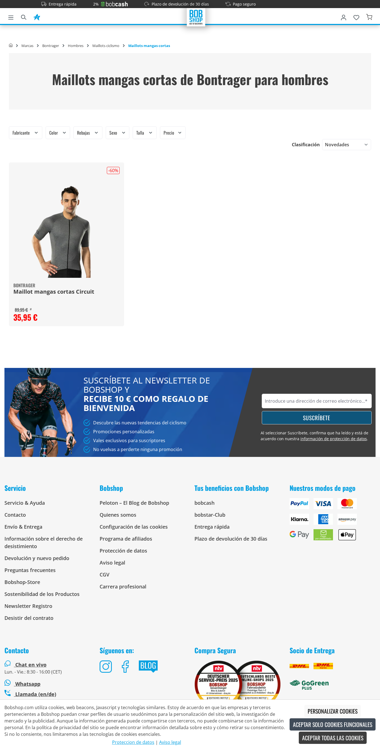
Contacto (15, 514)
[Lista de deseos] (356, 16)
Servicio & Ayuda (24, 502)
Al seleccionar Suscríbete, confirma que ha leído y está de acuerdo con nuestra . (314, 435)
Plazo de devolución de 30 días (180, 4)
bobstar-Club (209, 514)
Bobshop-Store (22, 582)
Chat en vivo (30, 664)
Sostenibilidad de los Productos (42, 594)
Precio (169, 132)
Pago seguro (244, 4)
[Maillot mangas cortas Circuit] (66, 231)
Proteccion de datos (133, 742)
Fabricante (22, 132)
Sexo (113, 132)
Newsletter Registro (28, 606)
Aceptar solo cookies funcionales (332, 724)
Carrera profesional (123, 586)
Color (54, 132)
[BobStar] (36, 16)
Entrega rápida (63, 4)
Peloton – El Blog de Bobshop (134, 502)
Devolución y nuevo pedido (36, 558)
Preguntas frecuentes (30, 570)
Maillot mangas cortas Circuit (53, 292)
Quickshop (66, 244)
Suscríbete (316, 418)
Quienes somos (118, 514)
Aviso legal (112, 562)
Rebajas (84, 132)
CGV (104, 574)
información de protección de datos (333, 438)
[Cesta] (369, 16)
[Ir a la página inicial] (196, 17)
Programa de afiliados (126, 538)
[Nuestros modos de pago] (333, 521)
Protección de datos (123, 550)
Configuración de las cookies (134, 526)
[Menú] (10, 16)
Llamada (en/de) (35, 694)
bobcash (204, 502)
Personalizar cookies (332, 711)
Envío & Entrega (23, 526)
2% (96, 4)
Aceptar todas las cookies (332, 738)
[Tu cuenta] (343, 16)
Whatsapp (27, 683)
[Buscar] (23, 16)
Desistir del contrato (28, 618)
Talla (140, 132)
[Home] (11, 45)
